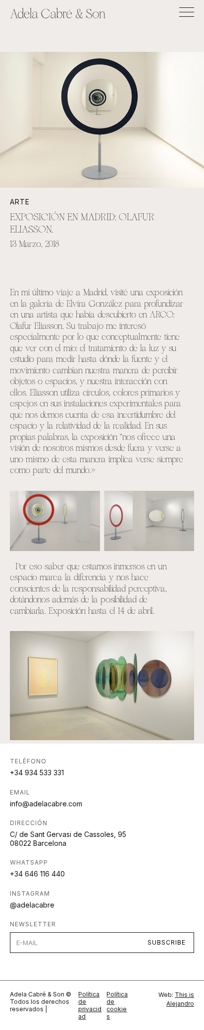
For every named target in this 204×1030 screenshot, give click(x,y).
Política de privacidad (90, 1005)
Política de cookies (117, 1005)
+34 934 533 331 (37, 772)
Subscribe (167, 942)
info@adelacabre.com (46, 803)
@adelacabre (32, 905)
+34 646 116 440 (37, 874)
